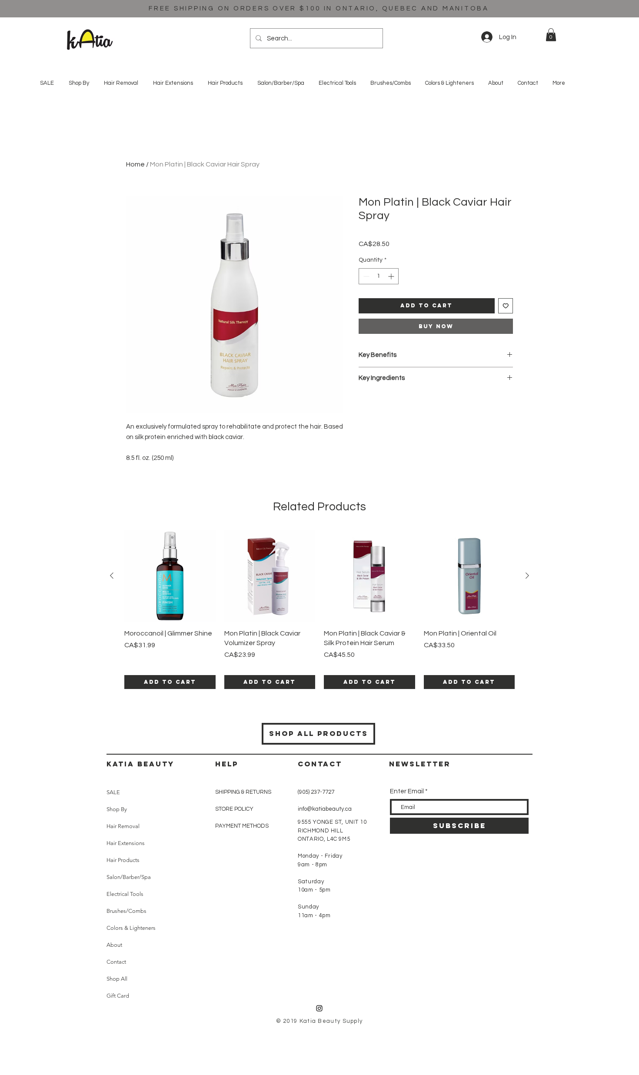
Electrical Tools (124, 894)
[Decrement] (365, 276)
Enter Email (407, 791)
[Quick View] (170, 576)
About (114, 945)
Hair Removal (123, 826)
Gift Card (117, 995)
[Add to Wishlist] (505, 305)
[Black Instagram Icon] (319, 1008)
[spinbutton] (378, 276)
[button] (551, 34)
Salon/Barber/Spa (128, 877)
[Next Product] (527, 575)
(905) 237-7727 (316, 792)
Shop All (116, 978)
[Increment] (391, 276)
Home (135, 164)
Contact (116, 962)
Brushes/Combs (126, 911)
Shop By (116, 809)
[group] (319, 609)
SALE (113, 792)
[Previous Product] (111, 575)
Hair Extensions (125, 843)
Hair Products (123, 860)
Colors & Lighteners (131, 928)
